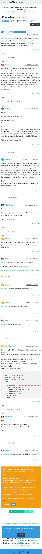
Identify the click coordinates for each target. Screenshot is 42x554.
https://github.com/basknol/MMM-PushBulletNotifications (21, 270)
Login (13, 504)
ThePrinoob (9, 205)
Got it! (21, 535)
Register (6, 504)
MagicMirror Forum (15, 2)
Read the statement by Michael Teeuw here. (21, 12)
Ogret (7, 108)
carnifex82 (8, 159)
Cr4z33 (7, 259)
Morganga (8, 417)
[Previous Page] (16, 511)
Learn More (30, 531)
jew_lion (7, 238)
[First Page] (11, 511)
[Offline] (3, 259)
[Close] (38, 469)
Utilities (6, 21)
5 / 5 (21, 511)
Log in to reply (35, 24)
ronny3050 (8, 32)
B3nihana (8, 65)
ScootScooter (9, 346)
